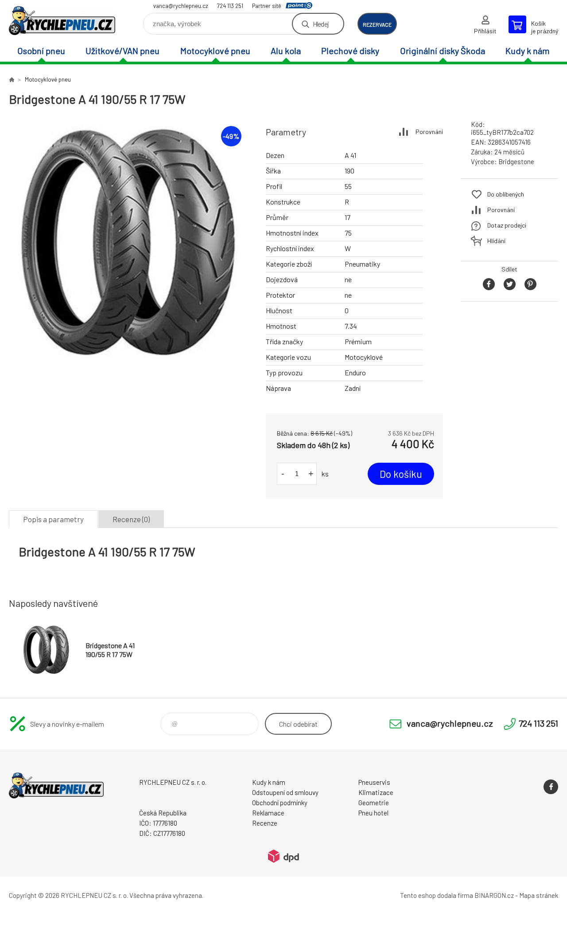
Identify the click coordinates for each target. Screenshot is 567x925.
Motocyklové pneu (215, 50)
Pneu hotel (373, 813)
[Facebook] (551, 786)
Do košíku (401, 474)
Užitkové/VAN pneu (122, 50)
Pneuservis (374, 782)
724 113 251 (230, 5)
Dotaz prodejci (506, 225)
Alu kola (286, 50)
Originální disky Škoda (442, 50)
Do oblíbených (505, 194)
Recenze (264, 823)
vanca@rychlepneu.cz (180, 5)
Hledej (321, 24)
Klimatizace (375, 792)
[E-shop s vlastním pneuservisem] (11, 79)
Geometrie (373, 803)
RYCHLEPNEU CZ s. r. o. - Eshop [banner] (62, 20)
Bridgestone (516, 161)
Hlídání (496, 240)
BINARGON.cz (494, 895)
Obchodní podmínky (279, 803)
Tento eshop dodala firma (436, 895)
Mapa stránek (538, 895)
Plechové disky (350, 50)
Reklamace (268, 813)
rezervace (377, 24)
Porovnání (429, 131)
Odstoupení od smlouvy (285, 792)
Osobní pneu (41, 50)
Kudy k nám (527, 50)
